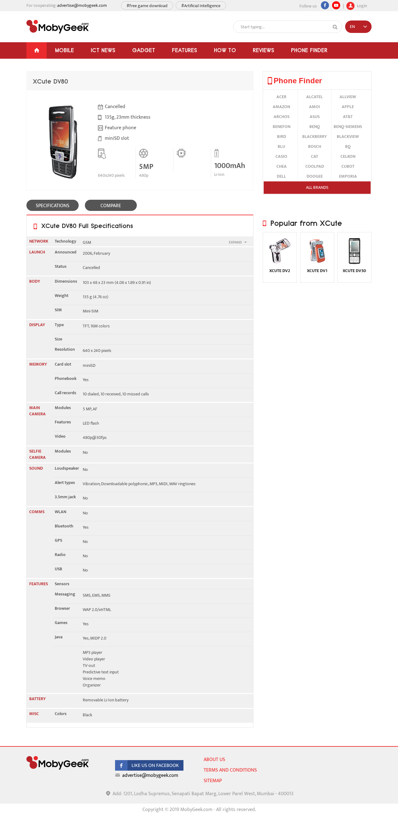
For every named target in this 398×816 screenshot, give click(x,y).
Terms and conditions (230, 770)
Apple (348, 106)
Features (184, 50)
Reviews (263, 50)
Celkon (347, 156)
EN (352, 26)
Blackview (348, 136)
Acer (281, 96)
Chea (281, 166)
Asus (315, 116)
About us (214, 759)
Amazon (281, 106)
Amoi (314, 106)
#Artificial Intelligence (200, 5)
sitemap (213, 781)
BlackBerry (314, 136)
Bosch (314, 146)
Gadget (143, 50)
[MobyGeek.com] (57, 27)
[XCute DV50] (354, 263)
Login (361, 5)
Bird (281, 136)
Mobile (64, 50)
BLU (281, 146)
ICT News (103, 50)
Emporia (348, 176)
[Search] (335, 27)
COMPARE (110, 206)
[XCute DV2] (279, 263)
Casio (281, 156)
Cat (314, 156)
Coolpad (314, 166)
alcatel (314, 96)
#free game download (147, 5)
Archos (281, 116)
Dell (281, 176)
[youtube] (336, 5)
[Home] (36, 50)
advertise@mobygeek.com (82, 5)
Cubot (347, 166)
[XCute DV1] (317, 263)
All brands (317, 187)
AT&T (348, 116)
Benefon (281, 126)
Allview (348, 96)
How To (225, 50)
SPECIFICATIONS (52, 206)
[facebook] (149, 769)
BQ (348, 146)
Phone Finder (309, 50)
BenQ (314, 126)
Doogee (315, 176)
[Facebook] (325, 5)
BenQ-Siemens (348, 126)
